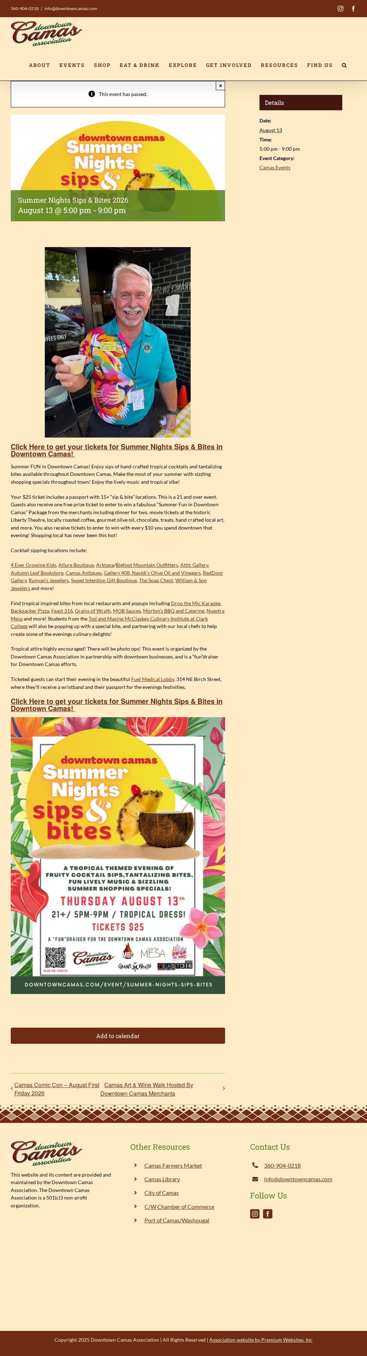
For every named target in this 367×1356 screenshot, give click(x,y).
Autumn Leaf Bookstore (37, 573)
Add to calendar (118, 1035)
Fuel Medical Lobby (152, 679)
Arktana (105, 565)
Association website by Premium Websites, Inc (261, 1340)
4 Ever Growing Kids (33, 565)
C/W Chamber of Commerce (179, 1206)
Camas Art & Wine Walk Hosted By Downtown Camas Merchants (146, 1089)
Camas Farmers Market (173, 1165)
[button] (344, 65)
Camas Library (162, 1179)
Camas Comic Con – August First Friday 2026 (56, 1089)
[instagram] (254, 1214)
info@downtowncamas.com (70, 8)
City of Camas (161, 1192)
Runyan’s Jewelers (49, 580)
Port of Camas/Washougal (176, 1220)
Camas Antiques (84, 573)
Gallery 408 (117, 573)
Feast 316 (62, 611)
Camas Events (274, 167)
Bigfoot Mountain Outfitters (147, 565)
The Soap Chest (156, 580)
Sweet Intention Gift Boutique (104, 580)
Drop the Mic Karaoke (195, 603)
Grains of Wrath (93, 611)
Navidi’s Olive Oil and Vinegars (166, 573)
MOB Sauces (127, 611)
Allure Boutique (76, 565)
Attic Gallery (194, 565)
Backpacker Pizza (30, 611)
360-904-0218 (25, 8)
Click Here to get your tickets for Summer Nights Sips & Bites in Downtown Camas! (117, 450)
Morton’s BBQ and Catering (173, 611)
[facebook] (267, 1214)
